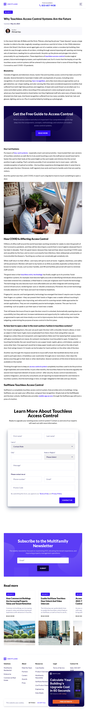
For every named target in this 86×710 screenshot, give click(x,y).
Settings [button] (32, 702)
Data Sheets (39, 693)
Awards (24, 679)
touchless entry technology (32, 274)
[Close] (81, 674)
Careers (24, 675)
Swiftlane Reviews (41, 681)
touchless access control (54, 56)
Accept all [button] (41, 702)
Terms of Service (58, 668)
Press (24, 683)
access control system (38, 366)
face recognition (38, 81)
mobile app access (46, 396)
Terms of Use (44, 494)
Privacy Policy (57, 494)
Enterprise (7, 674)
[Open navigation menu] (81, 4)
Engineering (39, 689)
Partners (25, 672)
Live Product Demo (42, 685)
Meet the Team (27, 668)
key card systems (21, 153)
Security (8, 12)
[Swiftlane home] (10, 4)
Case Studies (39, 668)
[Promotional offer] (66, 689)
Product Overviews (42, 672)
